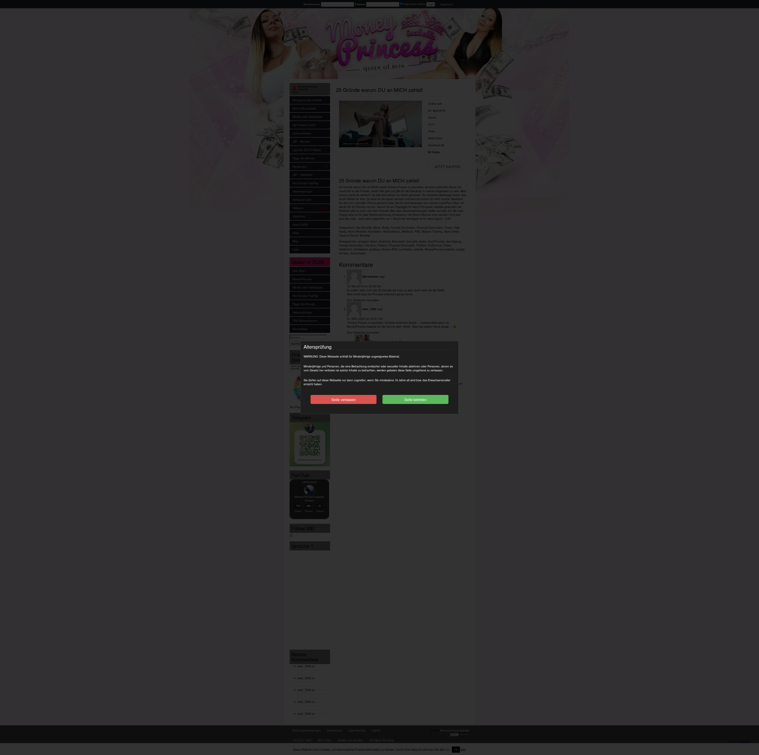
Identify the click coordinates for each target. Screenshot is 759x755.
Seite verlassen (343, 399)
